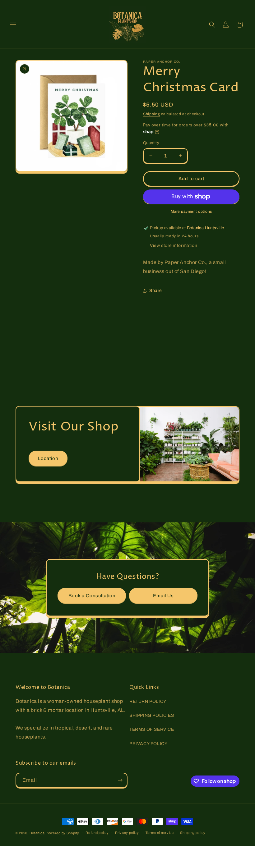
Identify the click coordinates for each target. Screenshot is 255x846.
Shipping (151, 114)
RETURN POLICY (147, 701)
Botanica (37, 833)
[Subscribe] (120, 780)
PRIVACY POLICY (148, 743)
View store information (173, 245)
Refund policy (97, 833)
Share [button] (155, 290)
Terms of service (160, 833)
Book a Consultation (91, 595)
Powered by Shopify (62, 833)
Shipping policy (193, 833)
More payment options (191, 211)
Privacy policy (127, 833)
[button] (13, 24)
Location (48, 458)
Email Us (163, 595)
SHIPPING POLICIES (151, 715)
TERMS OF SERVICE (151, 729)
